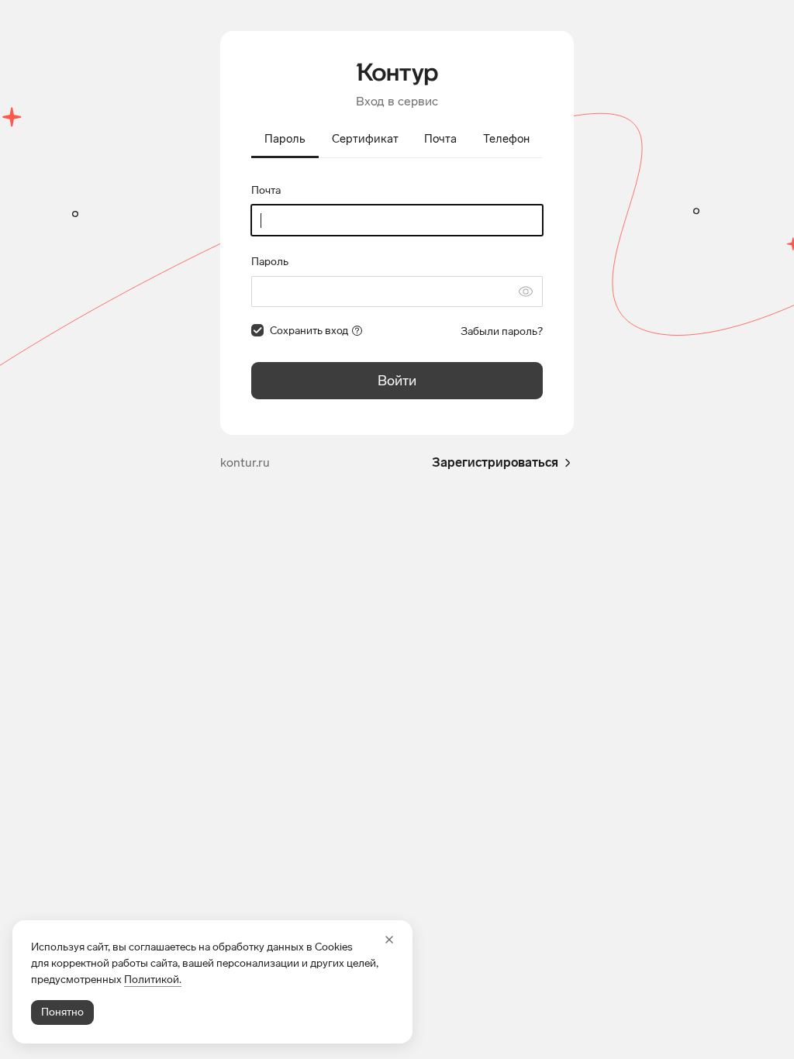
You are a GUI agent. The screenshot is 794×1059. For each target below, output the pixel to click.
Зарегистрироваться (495, 462)
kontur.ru (245, 462)
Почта (266, 190)
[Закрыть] (389, 940)
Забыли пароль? (502, 331)
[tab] (285, 140)
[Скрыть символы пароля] (525, 291)
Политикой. (152, 979)
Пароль (269, 261)
